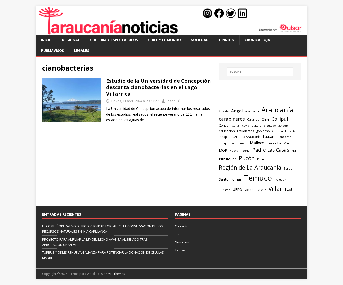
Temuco (258, 178)
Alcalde (224, 111)
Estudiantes (245, 131)
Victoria (250, 189)
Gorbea (277, 131)
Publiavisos (52, 50)
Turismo (225, 190)
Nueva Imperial (240, 150)
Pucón (247, 158)
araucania (252, 111)
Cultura (256, 125)
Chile (265, 119)
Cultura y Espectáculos (114, 39)
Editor (170, 101)
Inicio (46, 39)
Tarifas (180, 250)
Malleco (257, 143)
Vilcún (262, 190)
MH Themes (116, 274)
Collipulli (281, 119)
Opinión (226, 39)
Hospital (290, 131)
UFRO (237, 189)
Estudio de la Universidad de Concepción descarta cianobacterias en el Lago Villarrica (158, 87)
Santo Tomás (230, 179)
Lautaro (269, 136)
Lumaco (242, 143)
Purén (261, 159)
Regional (71, 39)
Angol (237, 111)
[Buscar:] (260, 71)
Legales (81, 50)
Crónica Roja (257, 39)
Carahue (253, 119)
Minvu (288, 143)
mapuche (274, 143)
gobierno (263, 131)
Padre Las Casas (270, 150)
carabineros (232, 119)
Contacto (181, 226)
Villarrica (280, 189)
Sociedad (200, 39)
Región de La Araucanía (250, 167)
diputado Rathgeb (276, 125)
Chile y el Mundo (164, 39)
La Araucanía (251, 137)
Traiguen (280, 179)
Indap (223, 137)
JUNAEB (235, 137)
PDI (293, 150)
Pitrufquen (228, 158)
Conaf (236, 125)
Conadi (224, 125)
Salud (288, 168)
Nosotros (182, 242)
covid (245, 125)
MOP (223, 150)
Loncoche (284, 137)
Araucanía (277, 109)
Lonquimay (227, 143)
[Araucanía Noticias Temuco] (171, 31)
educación (227, 131)
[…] (148, 119)
